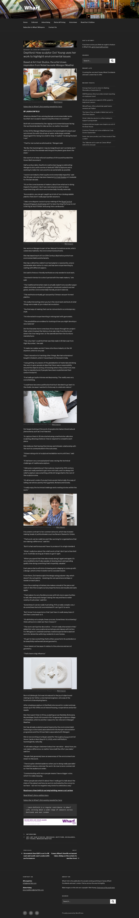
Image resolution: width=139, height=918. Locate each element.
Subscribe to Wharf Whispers (34, 27)
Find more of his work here (106, 887)
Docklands (70, 837)
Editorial (34, 22)
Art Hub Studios (60, 177)
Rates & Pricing (59, 22)
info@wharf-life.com (29, 883)
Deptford (60, 837)
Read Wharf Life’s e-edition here (36, 795)
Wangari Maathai (44, 838)
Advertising (46, 22)
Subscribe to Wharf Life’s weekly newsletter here (43, 107)
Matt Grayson (58, 102)
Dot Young (57, 165)
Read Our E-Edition (88, 22)
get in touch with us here (100, 47)
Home (25, 22)
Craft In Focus (63, 737)
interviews (31, 834)
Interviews (73, 22)
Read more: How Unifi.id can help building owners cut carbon (48, 790)
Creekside (50, 837)
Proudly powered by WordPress (72, 913)
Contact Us (53, 27)
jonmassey (45, 49)
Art (28, 837)
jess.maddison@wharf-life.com (33, 890)
